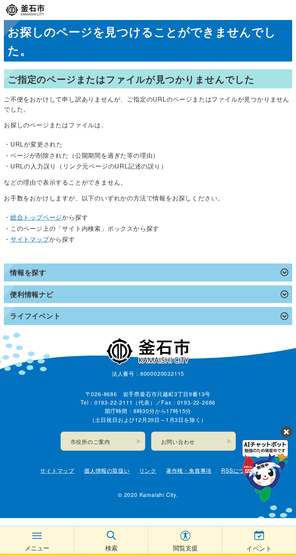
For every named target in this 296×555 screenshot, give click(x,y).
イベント (259, 548)
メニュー (37, 547)
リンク (147, 470)
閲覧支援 (185, 547)
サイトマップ (29, 239)
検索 (111, 547)
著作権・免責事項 (189, 470)
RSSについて (238, 470)
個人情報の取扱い (107, 470)
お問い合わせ (178, 441)
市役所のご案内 (91, 441)
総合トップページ (36, 217)
